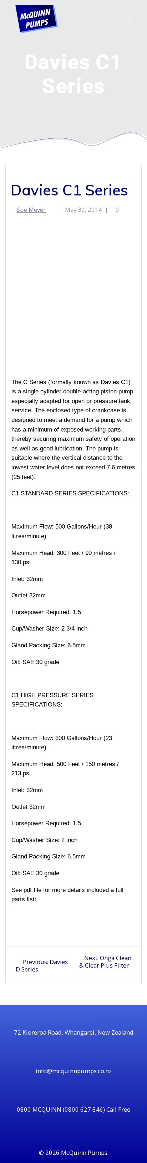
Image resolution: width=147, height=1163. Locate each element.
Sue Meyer (31, 209)
